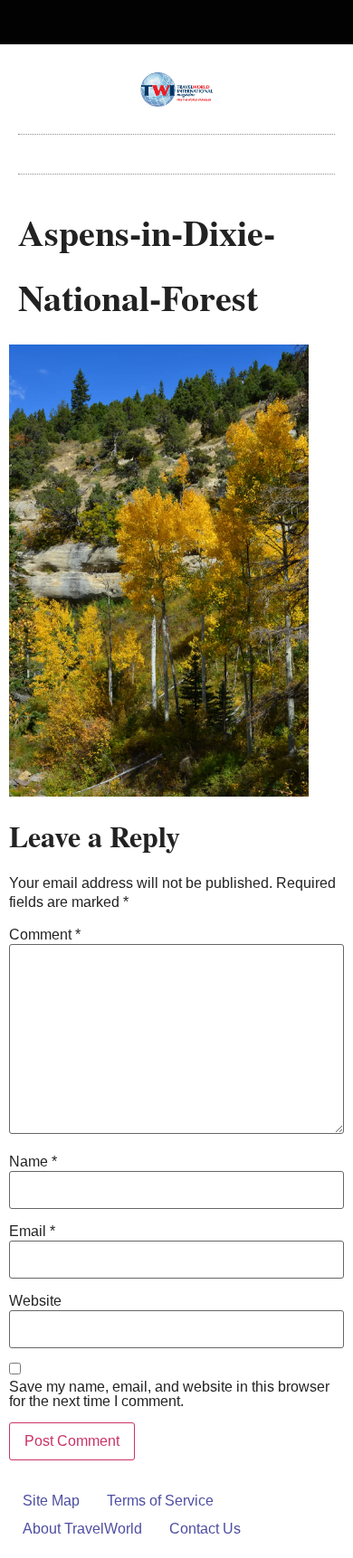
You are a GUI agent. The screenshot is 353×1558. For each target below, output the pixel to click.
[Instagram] (192, 22)
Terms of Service (160, 1500)
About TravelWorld (82, 1528)
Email (32, 1231)
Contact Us (205, 1528)
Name (33, 1162)
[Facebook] (162, 22)
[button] (176, 150)
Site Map (51, 1500)
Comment (45, 935)
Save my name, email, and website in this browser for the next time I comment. (169, 1394)
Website (35, 1301)
